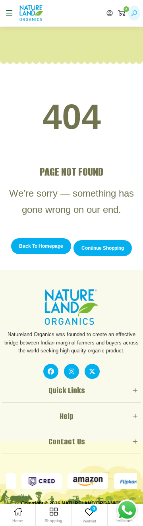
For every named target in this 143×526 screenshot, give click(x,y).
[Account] (110, 13)
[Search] (134, 13)
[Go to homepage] (31, 13)
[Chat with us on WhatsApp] (127, 510)
